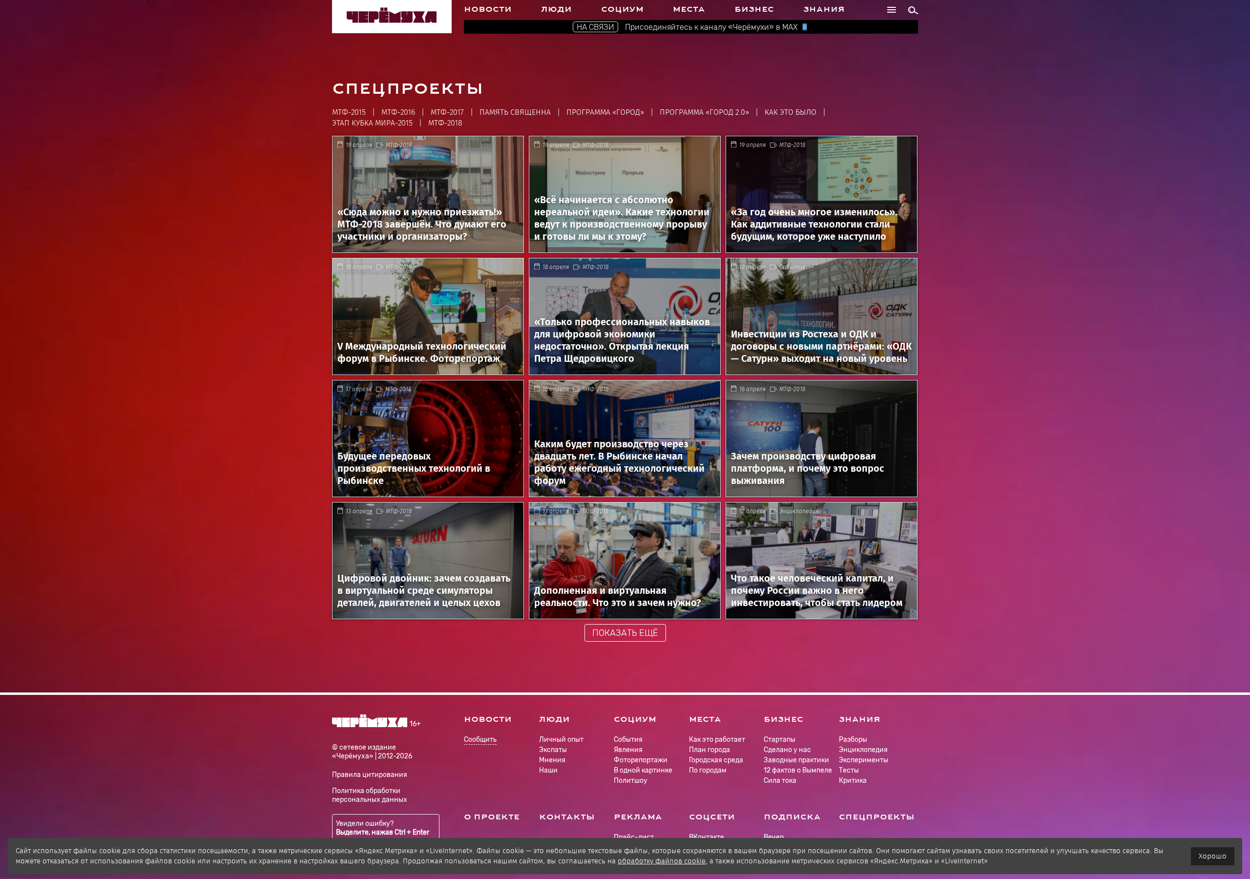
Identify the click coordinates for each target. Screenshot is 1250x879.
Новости (488, 9)
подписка (792, 817)
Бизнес (754, 9)
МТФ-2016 (398, 112)
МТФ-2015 (349, 112)
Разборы (853, 739)
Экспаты (553, 750)
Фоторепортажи (640, 760)
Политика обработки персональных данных (369, 795)
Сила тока (780, 780)
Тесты (849, 770)
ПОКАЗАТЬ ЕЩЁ (625, 633)
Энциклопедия (798, 511)
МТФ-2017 (447, 112)
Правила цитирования (369, 775)
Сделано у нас (787, 750)
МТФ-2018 (445, 122)
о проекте (492, 817)
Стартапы (779, 739)
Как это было (790, 112)
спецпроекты (877, 817)
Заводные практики (796, 760)
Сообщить (480, 740)
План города (709, 750)
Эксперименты (863, 760)
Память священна (515, 112)
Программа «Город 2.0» (704, 112)
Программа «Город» (605, 112)
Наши (548, 770)
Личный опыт (561, 739)
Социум (622, 9)
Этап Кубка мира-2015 (372, 122)
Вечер (774, 837)
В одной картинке (643, 770)
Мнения (552, 760)
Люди (556, 9)
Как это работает (717, 739)
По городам (708, 770)
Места (689, 9)
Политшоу (630, 780)
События (792, 267)
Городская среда (716, 760)
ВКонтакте (706, 837)
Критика (853, 780)
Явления (628, 750)
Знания (824, 9)
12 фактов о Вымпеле (798, 770)
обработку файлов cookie (662, 861)
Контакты (567, 817)
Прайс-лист (634, 837)
